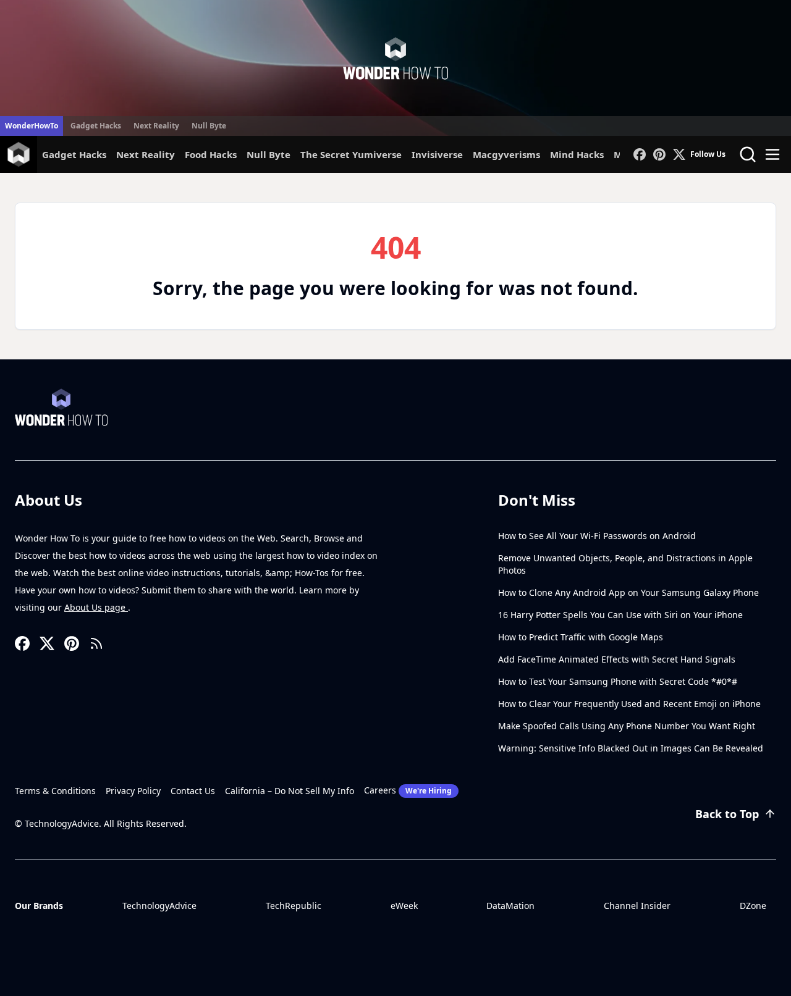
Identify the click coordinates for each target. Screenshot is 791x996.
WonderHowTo (31, 125)
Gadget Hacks (95, 125)
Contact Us (193, 791)
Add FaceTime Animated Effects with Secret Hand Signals (616, 659)
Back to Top (727, 813)
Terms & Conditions (55, 791)
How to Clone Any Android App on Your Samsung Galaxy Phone (628, 592)
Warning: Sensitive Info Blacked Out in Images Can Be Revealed (630, 748)
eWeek (404, 905)
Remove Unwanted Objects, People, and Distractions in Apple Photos (625, 564)
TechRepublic (293, 905)
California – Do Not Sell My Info (289, 791)
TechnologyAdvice (159, 905)
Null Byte (209, 125)
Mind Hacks (577, 154)
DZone (753, 905)
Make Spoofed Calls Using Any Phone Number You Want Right (626, 726)
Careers (408, 790)
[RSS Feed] (96, 643)
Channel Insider (637, 905)
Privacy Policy (133, 791)
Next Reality (156, 125)
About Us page (96, 607)
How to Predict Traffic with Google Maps (580, 637)
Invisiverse (437, 154)
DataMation (510, 905)
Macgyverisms (506, 154)
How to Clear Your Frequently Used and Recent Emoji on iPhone (629, 703)
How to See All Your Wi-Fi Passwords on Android (597, 536)
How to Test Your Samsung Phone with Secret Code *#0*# (617, 681)
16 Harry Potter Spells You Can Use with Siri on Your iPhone (620, 615)
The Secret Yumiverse (351, 154)
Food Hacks (211, 154)
